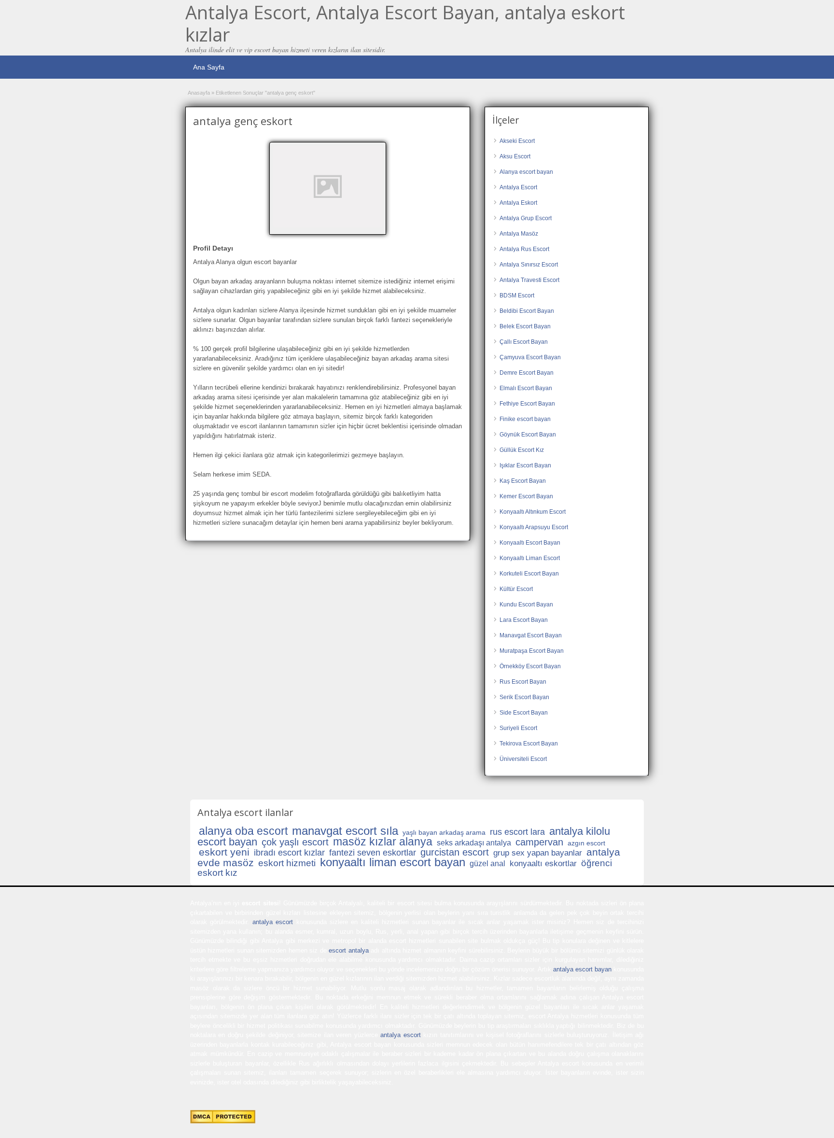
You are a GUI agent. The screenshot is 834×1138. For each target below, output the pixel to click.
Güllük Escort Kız (522, 450)
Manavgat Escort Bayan (531, 635)
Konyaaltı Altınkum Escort (533, 511)
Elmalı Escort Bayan (526, 388)
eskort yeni (224, 851)
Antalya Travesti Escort (529, 280)
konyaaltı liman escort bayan (392, 862)
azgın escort (586, 843)
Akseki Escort (517, 141)
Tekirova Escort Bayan (529, 743)
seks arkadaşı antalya (474, 843)
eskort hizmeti (287, 863)
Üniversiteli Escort (523, 759)
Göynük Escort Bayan (528, 434)
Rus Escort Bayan (523, 681)
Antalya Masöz (519, 233)
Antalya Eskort (518, 202)
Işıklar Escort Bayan (525, 465)
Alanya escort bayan (526, 172)
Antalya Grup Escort (526, 218)
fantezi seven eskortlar (372, 852)
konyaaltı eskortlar (543, 863)
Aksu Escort (515, 156)
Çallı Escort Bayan (524, 341)
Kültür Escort (516, 589)
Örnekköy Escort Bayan (530, 666)
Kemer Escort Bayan (526, 496)
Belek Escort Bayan (525, 326)
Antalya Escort (518, 187)
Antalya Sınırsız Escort (529, 264)
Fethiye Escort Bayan (527, 403)
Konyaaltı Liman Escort (530, 558)
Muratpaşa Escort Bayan (532, 650)
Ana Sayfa (208, 67)
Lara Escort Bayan (524, 620)
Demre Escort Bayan (527, 372)
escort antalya (348, 950)
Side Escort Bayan (524, 712)
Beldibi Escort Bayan (527, 311)
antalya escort (272, 922)
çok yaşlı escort (295, 842)
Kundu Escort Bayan (526, 604)
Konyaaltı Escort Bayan (530, 542)
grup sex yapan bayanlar (537, 852)
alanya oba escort (243, 831)
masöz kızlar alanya (382, 841)
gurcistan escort (454, 852)
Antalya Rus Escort (524, 249)
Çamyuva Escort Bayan (530, 357)
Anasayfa (199, 93)
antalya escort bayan (582, 969)
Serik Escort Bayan (524, 697)
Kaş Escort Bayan (523, 481)
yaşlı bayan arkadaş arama (444, 832)
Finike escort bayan (525, 419)
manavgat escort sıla (345, 830)
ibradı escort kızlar (289, 852)
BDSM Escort (517, 295)
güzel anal (487, 863)
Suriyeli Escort (518, 728)
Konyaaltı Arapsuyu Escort (534, 527)
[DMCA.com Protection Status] (222, 1121)
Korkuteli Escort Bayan (529, 573)
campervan (539, 842)
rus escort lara (517, 832)
